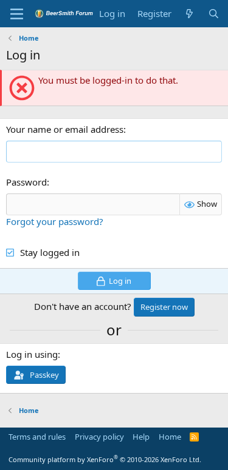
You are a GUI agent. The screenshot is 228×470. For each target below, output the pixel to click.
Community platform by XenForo (105, 459)
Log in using (32, 354)
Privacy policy (99, 436)
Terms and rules (37, 436)
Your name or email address (64, 129)
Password (26, 182)
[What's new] (189, 13)
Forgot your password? (54, 221)
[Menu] (16, 14)
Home (170, 436)
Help (141, 436)
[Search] (214, 13)
